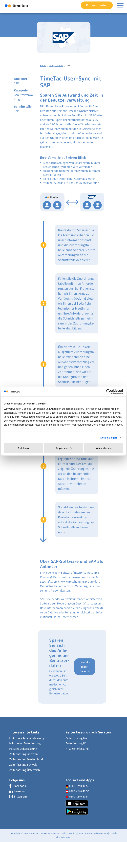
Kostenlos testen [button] (96, 5)
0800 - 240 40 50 (78, 786)
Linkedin (19, 791)
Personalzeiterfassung (23, 749)
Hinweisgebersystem (96, 833)
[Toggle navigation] (120, 5)
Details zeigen (108, 437)
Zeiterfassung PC (75, 743)
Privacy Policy (69, 833)
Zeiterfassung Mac (76, 738)
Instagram (20, 796)
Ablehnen (23, 448)
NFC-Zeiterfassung (77, 749)
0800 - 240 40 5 (78, 796)
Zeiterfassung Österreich (24, 770)
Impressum (54, 833)
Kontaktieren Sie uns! (85, 666)
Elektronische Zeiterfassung (26, 738)
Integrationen (56, 65)
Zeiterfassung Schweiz (23, 764)
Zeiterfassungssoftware (24, 754)
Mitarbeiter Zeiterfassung (25, 743)
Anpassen (61, 448)
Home (43, 65)
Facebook (20, 786)
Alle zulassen (103, 448)
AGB (81, 833)
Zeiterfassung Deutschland (26, 759)
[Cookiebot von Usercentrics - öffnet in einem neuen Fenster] (108, 391)
